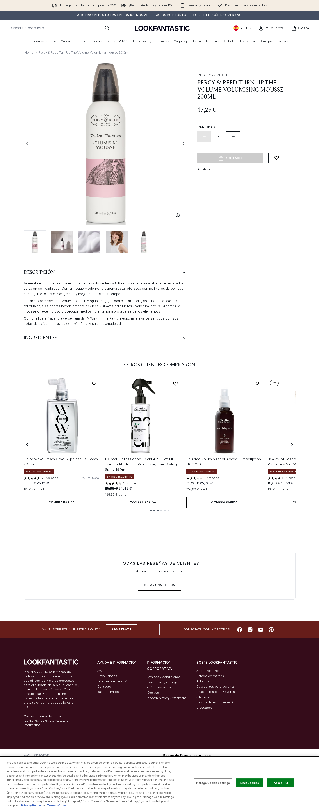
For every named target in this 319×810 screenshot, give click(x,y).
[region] (159, 783)
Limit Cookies (249, 782)
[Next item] (292, 444)
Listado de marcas (210, 676)
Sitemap (202, 697)
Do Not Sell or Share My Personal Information (48, 723)
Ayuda (102, 671)
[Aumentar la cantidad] (233, 136)
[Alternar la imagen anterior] (27, 143)
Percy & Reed (212, 75)
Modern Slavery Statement (166, 698)
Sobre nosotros (208, 671)
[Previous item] (27, 444)
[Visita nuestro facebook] (239, 629)
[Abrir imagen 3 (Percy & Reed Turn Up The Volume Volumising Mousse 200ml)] (89, 242)
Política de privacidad (162, 687)
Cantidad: (206, 127)
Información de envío (113, 681)
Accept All (281, 782)
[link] (271, 28)
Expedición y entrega (162, 682)
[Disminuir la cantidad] (204, 136)
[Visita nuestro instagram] (250, 629)
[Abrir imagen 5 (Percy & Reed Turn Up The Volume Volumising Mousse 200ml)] (144, 242)
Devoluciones (107, 676)
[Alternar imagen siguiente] (183, 143)
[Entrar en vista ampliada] (178, 215)
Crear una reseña (159, 585)
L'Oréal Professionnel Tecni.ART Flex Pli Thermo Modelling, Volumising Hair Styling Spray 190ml (141, 464)
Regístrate (121, 629)
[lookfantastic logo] (162, 28)
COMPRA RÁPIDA (61, 502)
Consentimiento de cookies (44, 716)
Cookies (153, 693)
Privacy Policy (31, 805)
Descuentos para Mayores (215, 692)
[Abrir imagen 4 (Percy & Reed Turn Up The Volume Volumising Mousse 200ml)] (117, 242)
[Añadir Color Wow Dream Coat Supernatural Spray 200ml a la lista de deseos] (94, 383)
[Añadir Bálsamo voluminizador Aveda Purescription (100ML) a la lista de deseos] (256, 383)
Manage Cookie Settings (213, 782)
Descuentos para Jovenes (215, 686)
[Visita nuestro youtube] (260, 629)
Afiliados (202, 681)
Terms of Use (56, 805)
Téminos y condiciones (163, 677)
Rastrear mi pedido (111, 692)
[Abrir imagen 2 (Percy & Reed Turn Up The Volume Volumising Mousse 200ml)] (62, 242)
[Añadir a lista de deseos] (276, 158)
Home (29, 52)
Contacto (104, 686)
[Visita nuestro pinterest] (271, 629)
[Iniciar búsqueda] (107, 28)
